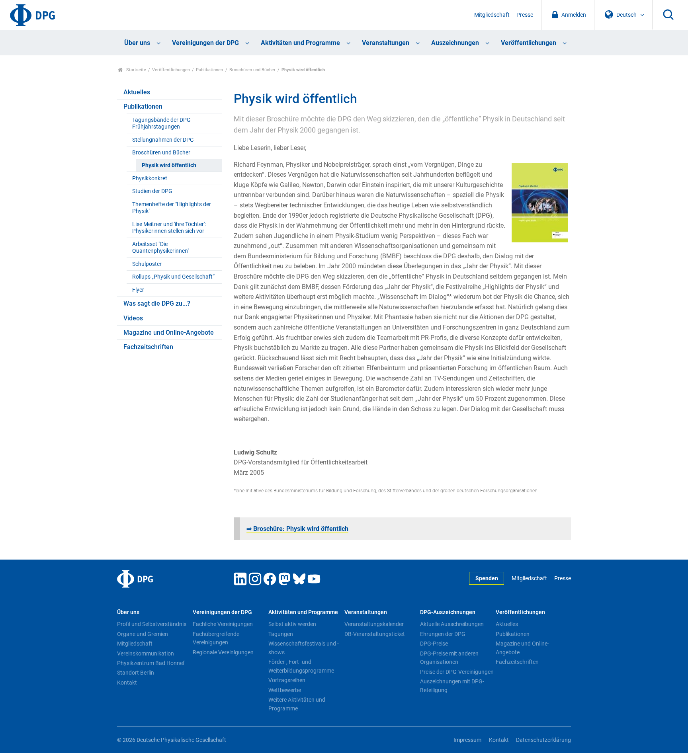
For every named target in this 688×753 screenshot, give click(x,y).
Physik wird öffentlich (169, 165)
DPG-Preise (434, 643)
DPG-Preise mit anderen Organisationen (449, 657)
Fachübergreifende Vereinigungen (216, 638)
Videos (133, 318)
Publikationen (209, 69)
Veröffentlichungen (528, 43)
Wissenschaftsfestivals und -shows (303, 647)
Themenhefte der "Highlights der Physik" (171, 208)
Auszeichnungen (455, 43)
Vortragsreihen (286, 680)
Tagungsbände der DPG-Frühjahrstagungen (162, 123)
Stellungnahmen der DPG (163, 140)
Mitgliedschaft (492, 15)
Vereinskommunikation (145, 653)
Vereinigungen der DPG (205, 43)
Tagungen (280, 634)
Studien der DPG (152, 191)
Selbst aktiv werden (292, 624)
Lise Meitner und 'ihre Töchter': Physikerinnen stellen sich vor (169, 227)
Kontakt (127, 682)
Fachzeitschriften (148, 347)
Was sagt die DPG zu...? (156, 303)
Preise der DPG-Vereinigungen (457, 672)
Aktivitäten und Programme (300, 43)
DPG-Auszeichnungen (447, 612)
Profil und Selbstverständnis (151, 624)
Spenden (486, 578)
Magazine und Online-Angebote (168, 332)
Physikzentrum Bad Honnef (151, 663)
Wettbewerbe (284, 690)
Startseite (135, 69)
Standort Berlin (135, 672)
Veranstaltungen (385, 43)
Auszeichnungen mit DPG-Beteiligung (452, 685)
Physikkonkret (149, 178)
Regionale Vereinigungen (223, 652)
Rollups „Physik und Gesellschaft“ (173, 276)
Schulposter (147, 264)
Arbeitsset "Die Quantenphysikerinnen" (160, 247)
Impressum (467, 740)
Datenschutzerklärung (543, 740)
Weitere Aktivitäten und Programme (296, 704)
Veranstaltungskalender (374, 624)
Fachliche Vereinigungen (223, 624)
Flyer (138, 290)
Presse (524, 15)
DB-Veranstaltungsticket (374, 634)
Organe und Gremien (142, 634)
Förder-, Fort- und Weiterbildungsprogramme (301, 666)
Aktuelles (136, 92)
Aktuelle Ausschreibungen (452, 624)
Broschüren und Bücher (252, 69)
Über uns (137, 43)
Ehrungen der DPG (442, 634)
